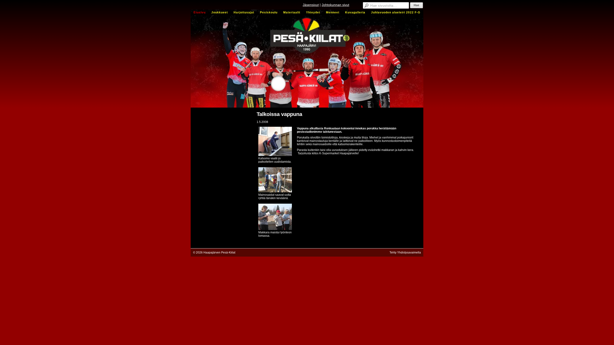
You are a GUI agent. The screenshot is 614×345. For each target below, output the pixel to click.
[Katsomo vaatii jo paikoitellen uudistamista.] (275, 155)
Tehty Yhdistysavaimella (405, 252)
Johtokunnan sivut (335, 5)
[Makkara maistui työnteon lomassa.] (275, 229)
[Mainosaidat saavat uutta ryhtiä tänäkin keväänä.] (275, 191)
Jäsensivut (311, 5)
